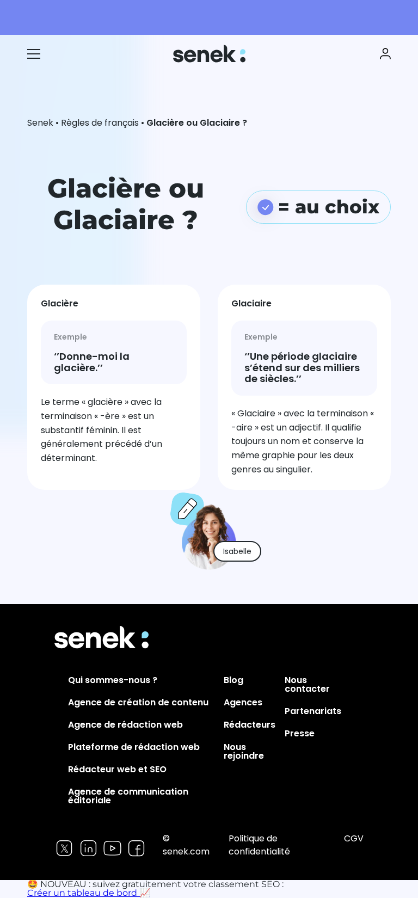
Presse (300, 733)
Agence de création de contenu (138, 702)
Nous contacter (307, 684)
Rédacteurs (249, 724)
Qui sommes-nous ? (112, 680)
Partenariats (313, 711)
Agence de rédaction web (125, 724)
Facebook (136, 848)
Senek (210, 54)
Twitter (64, 848)
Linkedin (88, 848)
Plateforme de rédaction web (134, 747)
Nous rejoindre (244, 751)
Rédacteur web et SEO (117, 769)
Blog (233, 680)
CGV (354, 838)
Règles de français (100, 122)
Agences (243, 702)
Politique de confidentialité (259, 845)
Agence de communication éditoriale (128, 796)
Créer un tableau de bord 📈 (88, 893)
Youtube (112, 848)
